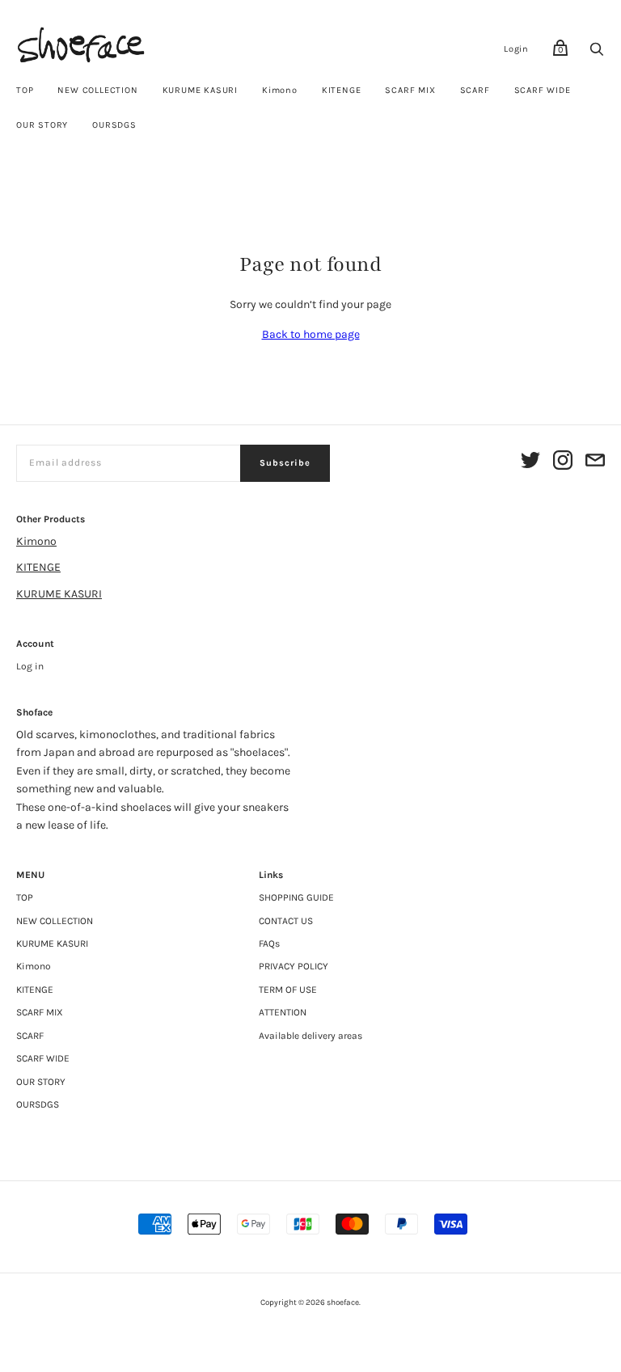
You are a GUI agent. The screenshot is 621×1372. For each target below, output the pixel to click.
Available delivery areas (310, 1035)
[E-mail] (595, 462)
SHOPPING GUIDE (296, 897)
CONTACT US (286, 921)
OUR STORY (42, 125)
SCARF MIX (410, 90)
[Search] (597, 54)
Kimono (280, 90)
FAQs (269, 943)
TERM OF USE (288, 989)
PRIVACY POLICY (293, 966)
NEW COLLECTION (97, 90)
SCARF (475, 90)
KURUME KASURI (200, 90)
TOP (24, 90)
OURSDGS (114, 125)
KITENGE (341, 90)
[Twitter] (530, 462)
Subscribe (285, 463)
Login (516, 49)
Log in (30, 666)
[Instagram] (562, 462)
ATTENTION (282, 1012)
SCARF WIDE (542, 90)
